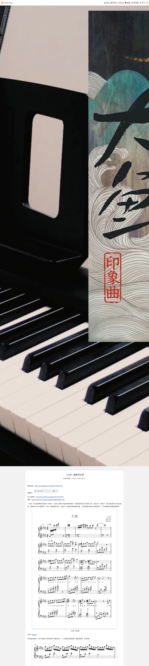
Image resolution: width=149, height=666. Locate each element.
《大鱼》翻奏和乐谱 (74, 475)
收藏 (128, 3)
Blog (107, 3)
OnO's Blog (8, 3)
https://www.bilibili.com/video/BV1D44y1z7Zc (48, 486)
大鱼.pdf (34, 634)
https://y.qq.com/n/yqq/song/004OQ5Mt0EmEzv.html (48, 499)
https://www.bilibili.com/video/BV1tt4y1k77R (49, 497)
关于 (143, 3)
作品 (122, 3)
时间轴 (135, 3)
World (115, 3)
